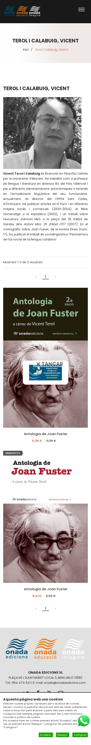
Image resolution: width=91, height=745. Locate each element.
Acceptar (46, 735)
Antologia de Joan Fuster (45, 434)
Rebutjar (62, 735)
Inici (26, 49)
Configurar (80, 735)
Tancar (51, 363)
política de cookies (28, 717)
